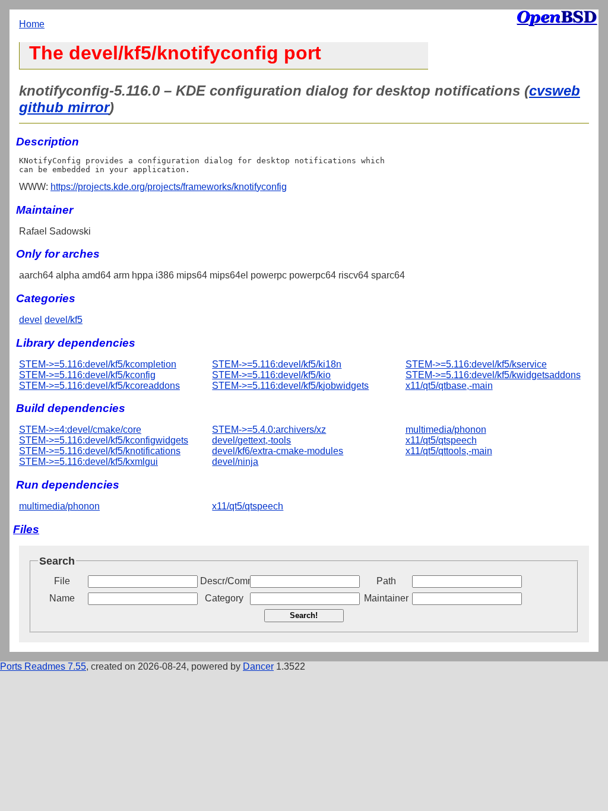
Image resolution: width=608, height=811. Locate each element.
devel (30, 320)
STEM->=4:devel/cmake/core (80, 429)
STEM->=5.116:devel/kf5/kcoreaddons (99, 386)
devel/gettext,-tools (251, 440)
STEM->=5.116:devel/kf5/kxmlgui (88, 462)
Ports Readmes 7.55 (43, 666)
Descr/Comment (224, 581)
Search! (304, 615)
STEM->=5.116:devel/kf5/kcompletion (97, 364)
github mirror (64, 107)
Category (224, 598)
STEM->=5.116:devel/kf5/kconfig (87, 375)
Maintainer (386, 598)
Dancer (258, 666)
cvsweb (554, 91)
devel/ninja (235, 462)
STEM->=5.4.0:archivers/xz (269, 429)
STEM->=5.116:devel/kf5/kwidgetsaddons (493, 375)
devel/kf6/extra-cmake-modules (277, 451)
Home (32, 24)
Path (386, 581)
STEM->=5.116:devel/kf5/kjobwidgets (290, 386)
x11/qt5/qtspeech (441, 440)
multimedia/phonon (446, 429)
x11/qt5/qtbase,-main (449, 386)
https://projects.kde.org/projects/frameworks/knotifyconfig (168, 187)
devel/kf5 (64, 320)
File (62, 581)
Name (62, 598)
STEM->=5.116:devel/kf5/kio (271, 375)
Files (26, 529)
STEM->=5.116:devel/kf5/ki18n (276, 364)
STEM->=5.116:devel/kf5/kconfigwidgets (103, 440)
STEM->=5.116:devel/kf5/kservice (476, 364)
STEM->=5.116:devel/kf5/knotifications (99, 451)
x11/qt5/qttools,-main (449, 451)
